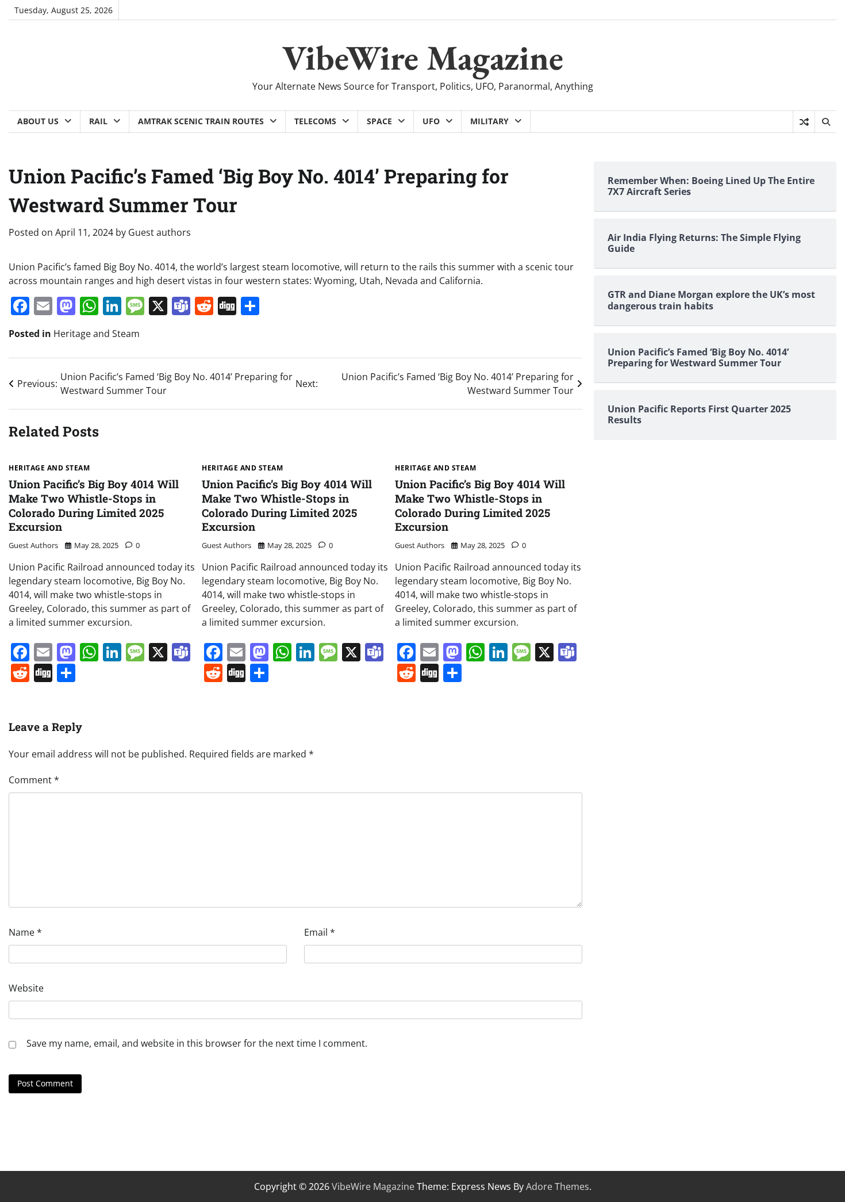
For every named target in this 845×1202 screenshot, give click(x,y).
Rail (98, 121)
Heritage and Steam (96, 333)
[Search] (825, 122)
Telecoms (315, 121)
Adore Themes (557, 1186)
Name (25, 932)
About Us (38, 121)
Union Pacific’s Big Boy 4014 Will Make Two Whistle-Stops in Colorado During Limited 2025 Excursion (94, 505)
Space (379, 121)
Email (319, 932)
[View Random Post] (804, 122)
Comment (34, 780)
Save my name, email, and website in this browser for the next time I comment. (196, 1043)
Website (26, 988)
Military (489, 121)
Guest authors (159, 232)
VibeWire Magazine (422, 57)
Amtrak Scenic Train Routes (201, 121)
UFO (431, 121)
